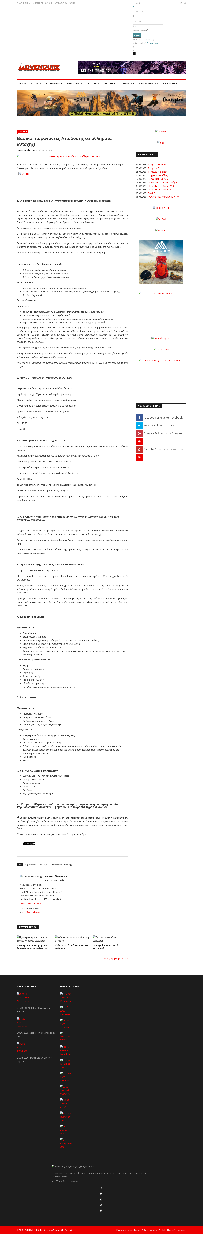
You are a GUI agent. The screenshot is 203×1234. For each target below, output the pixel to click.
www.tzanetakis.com (30, 903)
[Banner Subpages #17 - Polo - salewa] (161, 218)
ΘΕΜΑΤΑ (127, 83)
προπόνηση (31, 864)
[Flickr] (101, 1199)
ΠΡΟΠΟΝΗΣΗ (22, 132)
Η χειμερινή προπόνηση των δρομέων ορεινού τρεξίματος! (32, 946)
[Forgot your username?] (133, 6)
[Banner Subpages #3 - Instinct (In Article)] (72, 179)
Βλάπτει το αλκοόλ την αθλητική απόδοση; (71, 946)
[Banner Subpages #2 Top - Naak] (101, 103)
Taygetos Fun (154, 168)
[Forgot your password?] (135, 26)
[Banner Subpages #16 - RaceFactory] (161, 349)
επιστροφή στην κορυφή (116, 958)
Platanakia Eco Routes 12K (161, 186)
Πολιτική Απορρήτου (176, 1230)
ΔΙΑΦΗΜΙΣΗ (34, 3)
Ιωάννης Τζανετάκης (28, 150)
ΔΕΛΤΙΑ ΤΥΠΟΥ (60, 3)
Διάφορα (153, 1230)
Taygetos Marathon (157, 171)
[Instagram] (139, 457)
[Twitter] (101, 1193)
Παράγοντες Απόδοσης (62, 864)
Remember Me (139, 30)
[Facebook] (101, 1188)
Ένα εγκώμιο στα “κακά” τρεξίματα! (106, 946)
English (162, 1230)
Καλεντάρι (121, 1230)
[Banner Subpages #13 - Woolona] (161, 230)
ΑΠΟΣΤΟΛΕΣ (110, 83)
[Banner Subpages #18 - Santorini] (161, 310)
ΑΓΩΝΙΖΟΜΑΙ (73, 83)
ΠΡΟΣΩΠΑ (92, 83)
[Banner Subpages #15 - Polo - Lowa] (161, 377)
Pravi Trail (153, 193)
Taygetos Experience (158, 164)
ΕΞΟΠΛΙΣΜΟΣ (53, 83)
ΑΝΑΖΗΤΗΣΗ (22, 3)
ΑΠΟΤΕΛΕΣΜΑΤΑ (147, 83)
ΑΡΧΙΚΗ (22, 83)
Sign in (137, 35)
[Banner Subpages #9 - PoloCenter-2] (161, 207)
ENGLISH (72, 3)
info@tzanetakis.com (31, 912)
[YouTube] (101, 1205)
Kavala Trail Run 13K (158, 178)
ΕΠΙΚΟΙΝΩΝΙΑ (47, 3)
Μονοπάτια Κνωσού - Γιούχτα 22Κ (165, 182)
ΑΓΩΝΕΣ (35, 83)
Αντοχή (44, 864)
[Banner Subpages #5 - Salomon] (160, 131)
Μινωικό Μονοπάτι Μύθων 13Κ (163, 196)
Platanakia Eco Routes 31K (161, 189)
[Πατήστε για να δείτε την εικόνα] (72, 156)
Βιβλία (145, 1230)
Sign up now (152, 43)
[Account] (134, 53)
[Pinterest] (139, 441)
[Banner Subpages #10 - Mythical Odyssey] (161, 338)
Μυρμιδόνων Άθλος (158, 175)
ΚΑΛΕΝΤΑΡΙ (169, 83)
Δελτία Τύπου (134, 1230)
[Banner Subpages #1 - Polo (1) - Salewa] (132, 67)
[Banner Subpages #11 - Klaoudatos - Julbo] (161, 142)
